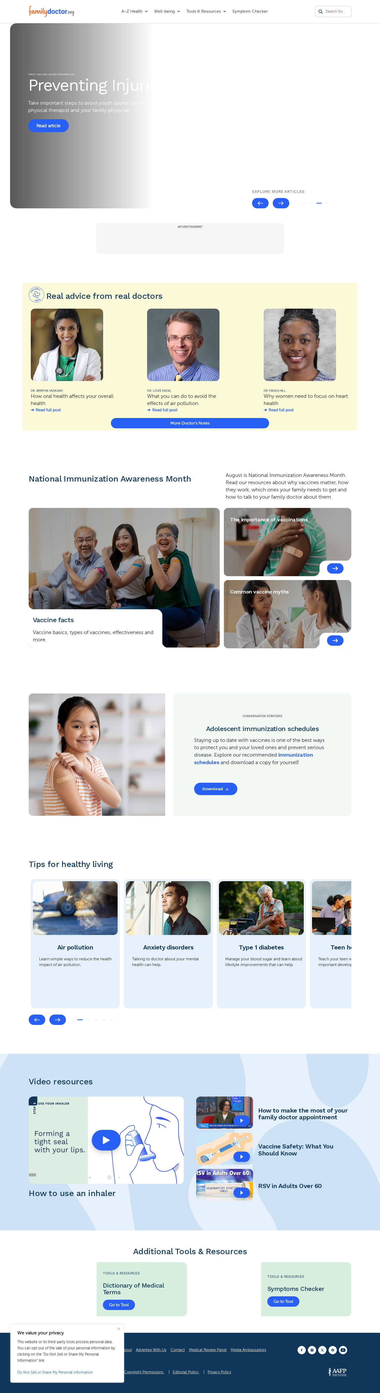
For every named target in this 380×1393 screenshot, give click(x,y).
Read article (48, 136)
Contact (178, 1350)
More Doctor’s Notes (190, 423)
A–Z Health (131, 11)
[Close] (119, 1329)
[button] (106, 1140)
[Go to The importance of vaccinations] (335, 568)
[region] (67, 1353)
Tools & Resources (203, 11)
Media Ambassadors (248, 1350)
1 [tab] (303, 203)
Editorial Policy (186, 1372)
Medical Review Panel (208, 1350)
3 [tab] (319, 203)
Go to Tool (119, 1305)
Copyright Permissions (144, 1372)
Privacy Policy (219, 1372)
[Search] (320, 12)
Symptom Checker (250, 11)
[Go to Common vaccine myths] (335, 640)
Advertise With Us (151, 1350)
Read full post (48, 410)
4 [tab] (326, 203)
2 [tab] (311, 203)
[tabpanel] (190, 115)
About (126, 1350)
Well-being (164, 11)
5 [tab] (111, 1019)
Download (212, 788)
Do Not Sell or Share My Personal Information (55, 1372)
